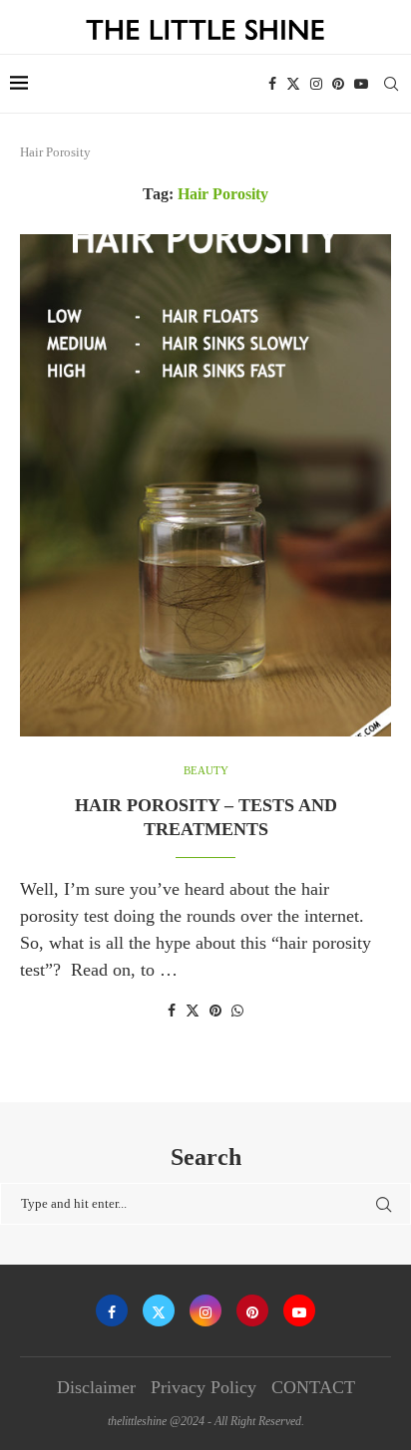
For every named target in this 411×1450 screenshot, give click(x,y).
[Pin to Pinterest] (215, 1011)
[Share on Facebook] (172, 1011)
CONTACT (313, 1387)
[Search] (391, 84)
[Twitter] (293, 84)
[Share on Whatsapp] (237, 1011)
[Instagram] (316, 84)
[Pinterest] (338, 84)
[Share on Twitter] (193, 1010)
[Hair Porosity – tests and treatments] (205, 485)
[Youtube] (361, 84)
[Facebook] (272, 84)
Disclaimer (96, 1387)
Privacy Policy (203, 1387)
